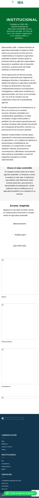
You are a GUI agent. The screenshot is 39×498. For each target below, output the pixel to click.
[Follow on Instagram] (13, 229)
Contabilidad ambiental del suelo (11, 480)
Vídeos (4, 449)
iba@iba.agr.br (20, 235)
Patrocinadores (6, 466)
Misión (4, 469)
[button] (20, 493)
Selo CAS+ (5, 483)
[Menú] (3, 3)
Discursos (4, 489)
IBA (3, 461)
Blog (3, 441)
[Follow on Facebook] (17, 229)
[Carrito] (36, 3)
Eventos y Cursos (7, 447)
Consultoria (5, 486)
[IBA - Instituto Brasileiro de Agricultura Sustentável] (19, 4)
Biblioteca (4, 444)
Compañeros (5, 463)
